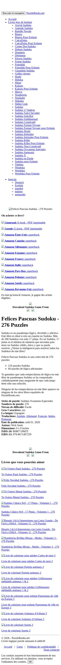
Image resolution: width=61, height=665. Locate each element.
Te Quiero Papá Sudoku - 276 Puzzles (21, 474)
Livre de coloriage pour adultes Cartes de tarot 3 (27, 561)
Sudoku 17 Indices (25, 110)
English (19, 185)
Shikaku (19, 100)
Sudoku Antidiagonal (26, 119)
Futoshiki (20, 64)
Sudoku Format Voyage (27, 125)
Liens (20, 646)
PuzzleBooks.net (35, 13)
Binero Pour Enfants (26, 37)
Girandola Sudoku (25, 70)
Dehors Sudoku (23, 49)
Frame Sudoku (23, 61)
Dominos (20, 52)
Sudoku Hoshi (22, 131)
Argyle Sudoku (23, 25)
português (20, 194)
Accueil (12, 19)
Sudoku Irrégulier (24, 134)
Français (42, 416)
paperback (21, 234)
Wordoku (20, 170)
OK (30, 662)
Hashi (18, 76)
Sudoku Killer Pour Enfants (30, 143)
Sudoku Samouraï (24, 152)
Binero (18, 34)
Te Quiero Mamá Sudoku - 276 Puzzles (22, 497)
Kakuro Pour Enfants (26, 88)
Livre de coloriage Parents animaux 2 (21, 572)
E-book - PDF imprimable (24, 222)
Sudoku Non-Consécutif (28, 146)
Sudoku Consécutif (25, 122)
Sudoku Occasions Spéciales (30, 149)
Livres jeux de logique (20, 22)
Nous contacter (52, 649)
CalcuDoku (21, 40)
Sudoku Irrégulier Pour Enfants (31, 137)
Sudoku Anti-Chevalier (27, 113)
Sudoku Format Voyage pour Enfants (35, 128)
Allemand (31, 416)
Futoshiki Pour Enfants (27, 67)
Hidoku (19, 79)
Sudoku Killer (22, 140)
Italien (51, 416)
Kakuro (19, 85)
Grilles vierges (22, 73)
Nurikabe (20, 97)
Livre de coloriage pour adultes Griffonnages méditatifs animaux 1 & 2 (25, 589)
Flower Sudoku (23, 58)
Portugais (6, 419)
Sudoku (19, 107)
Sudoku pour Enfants (26, 161)
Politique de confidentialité (41, 646)
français (12, 179)
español (19, 188)
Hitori (18, 82)
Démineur (20, 55)
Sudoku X (20, 155)
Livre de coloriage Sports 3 (15, 630)
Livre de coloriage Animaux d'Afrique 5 (22, 619)
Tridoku (19, 164)
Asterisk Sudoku (24, 28)
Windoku (20, 167)
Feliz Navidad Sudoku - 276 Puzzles (20, 485)
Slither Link (21, 104)
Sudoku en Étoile (24, 158)
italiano (19, 191)
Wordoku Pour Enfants (27, 173)
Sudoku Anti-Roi (24, 116)
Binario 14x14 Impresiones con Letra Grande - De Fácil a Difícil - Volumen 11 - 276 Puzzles (28, 531)
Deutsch (19, 182)
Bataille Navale (23, 31)
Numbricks (21, 94)
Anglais (21, 416)
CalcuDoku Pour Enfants (28, 43)
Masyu (18, 91)
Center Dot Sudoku (25, 46)
